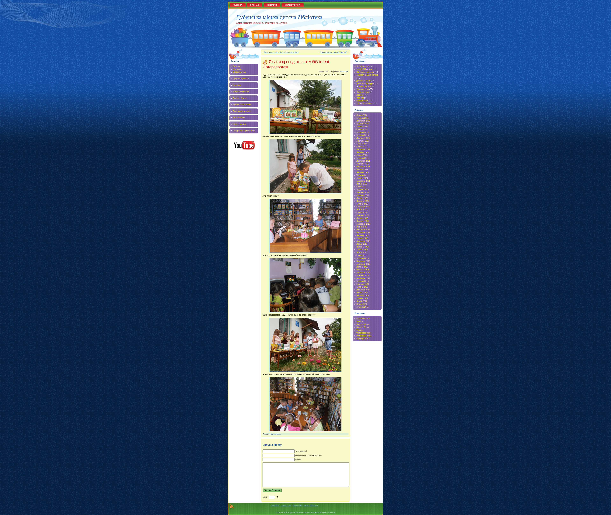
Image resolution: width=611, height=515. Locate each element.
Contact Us (274, 505)
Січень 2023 (361, 147)
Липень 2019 (362, 218)
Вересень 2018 (363, 232)
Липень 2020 (362, 198)
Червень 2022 (362, 152)
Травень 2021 (362, 175)
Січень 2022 (361, 155)
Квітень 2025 (362, 126)
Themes (359, 330)
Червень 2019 (362, 221)
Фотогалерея (239, 118)
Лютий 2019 (361, 227)
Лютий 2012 (361, 301)
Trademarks (297, 505)
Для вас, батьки (240, 98)
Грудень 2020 (362, 189)
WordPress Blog (363, 333)
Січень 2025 (361, 129)
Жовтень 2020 (362, 192)
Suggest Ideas (362, 324)
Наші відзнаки (239, 124)
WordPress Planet (364, 336)
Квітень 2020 (362, 204)
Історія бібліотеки (241, 91)
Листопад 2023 (363, 138)
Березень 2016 (363, 264)
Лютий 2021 (361, 184)
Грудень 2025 (362, 118)
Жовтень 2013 (362, 284)
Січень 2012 (361, 304)
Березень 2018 (363, 241)
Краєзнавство (362, 89)
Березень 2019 (363, 224)
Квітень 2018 (362, 238)
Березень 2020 (363, 207)
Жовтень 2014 (362, 275)
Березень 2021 (363, 181)
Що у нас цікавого (241, 78)
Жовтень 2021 (362, 164)
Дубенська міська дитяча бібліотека (279, 17)
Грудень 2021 (362, 158)
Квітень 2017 (362, 250)
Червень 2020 (362, 201)
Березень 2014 (363, 278)
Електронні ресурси (242, 111)
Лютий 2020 (361, 210)
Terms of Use (286, 505)
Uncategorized (362, 66)
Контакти (237, 69)
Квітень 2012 (362, 298)
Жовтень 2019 (362, 215)
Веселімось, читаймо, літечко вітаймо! (281, 52)
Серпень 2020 (362, 195)
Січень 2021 (361, 187)
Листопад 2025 (363, 121)
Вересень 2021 (363, 167)
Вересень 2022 (363, 149)
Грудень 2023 (362, 135)
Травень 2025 (362, 124)
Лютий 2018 (361, 244)
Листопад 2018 (363, 230)
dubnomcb (344, 72)
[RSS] (231, 506)
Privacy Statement (311, 505)
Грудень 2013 (362, 281)
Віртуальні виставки (242, 105)
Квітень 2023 (362, 144)
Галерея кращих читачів (244, 131)
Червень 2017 (362, 247)
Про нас (236, 66)
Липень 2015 (362, 267)
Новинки (237, 85)
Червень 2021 (362, 172)
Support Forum (362, 327)
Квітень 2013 (362, 287)
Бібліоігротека (239, 72)
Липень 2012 (362, 293)
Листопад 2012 (363, 290)
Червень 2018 (362, 235)
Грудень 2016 (362, 258)
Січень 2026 (361, 115)
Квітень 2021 (362, 178)
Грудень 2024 (362, 132)
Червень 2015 (362, 270)
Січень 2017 (361, 255)
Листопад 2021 (363, 161)
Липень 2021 (362, 169)
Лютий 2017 (361, 252)
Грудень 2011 (362, 307)
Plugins (359, 321)
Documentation (363, 318)
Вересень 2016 (363, 261)
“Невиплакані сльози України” (333, 52)
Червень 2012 (362, 295)
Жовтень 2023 (362, 141)
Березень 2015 (363, 272)
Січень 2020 (361, 212)
